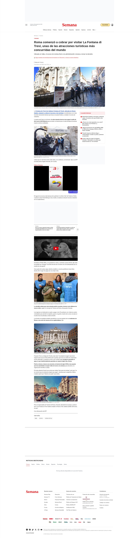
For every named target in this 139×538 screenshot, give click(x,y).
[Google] (27, 530)
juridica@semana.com (88, 503)
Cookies (101, 507)
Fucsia (45, 507)
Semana (36, 35)
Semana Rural (58, 502)
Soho (45, 504)
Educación (57, 494)
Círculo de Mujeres (59, 507)
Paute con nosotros (104, 505)
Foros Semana (58, 497)
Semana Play (47, 494)
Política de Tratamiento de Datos (73, 497)
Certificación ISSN (70, 507)
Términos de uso (70, 494)
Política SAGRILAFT (71, 504)
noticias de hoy (48, 418)
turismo (41, 418)
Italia (36, 418)
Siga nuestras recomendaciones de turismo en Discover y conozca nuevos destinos (56, 57)
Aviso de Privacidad (31, 532)
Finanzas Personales (60, 499)
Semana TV (47, 497)
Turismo (41, 35)
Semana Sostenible (59, 510)
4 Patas (46, 510)
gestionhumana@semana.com (90, 508)
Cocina (56, 504)
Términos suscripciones (71, 499)
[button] (56, 248)
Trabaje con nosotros (104, 502)
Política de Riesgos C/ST (72, 502)
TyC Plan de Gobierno (71, 510)
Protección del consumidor (89, 494)
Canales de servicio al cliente (106, 500)
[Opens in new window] (30, 530)
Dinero (45, 499)
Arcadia (46, 502)
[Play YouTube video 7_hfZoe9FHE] (55, 248)
